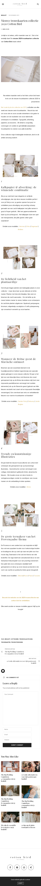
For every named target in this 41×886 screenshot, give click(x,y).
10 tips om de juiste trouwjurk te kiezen (28, 826)
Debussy (31, 401)
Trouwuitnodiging (17, 642)
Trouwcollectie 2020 (25, 639)
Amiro (29, 487)
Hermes (22, 226)
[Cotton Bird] (20, 4)
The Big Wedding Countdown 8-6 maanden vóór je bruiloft (8, 802)
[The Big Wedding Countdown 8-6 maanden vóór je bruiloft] (10, 790)
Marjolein (6, 29)
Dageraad (34, 226)
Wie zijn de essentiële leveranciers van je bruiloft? (8, 827)
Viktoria (20, 576)
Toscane (37, 576)
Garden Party (22, 401)
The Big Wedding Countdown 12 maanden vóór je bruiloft (28, 804)
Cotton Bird (15, 639)
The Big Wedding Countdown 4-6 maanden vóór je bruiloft (8, 778)
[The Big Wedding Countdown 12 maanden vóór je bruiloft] (31, 791)
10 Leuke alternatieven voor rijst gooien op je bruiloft (29, 777)
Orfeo (28, 226)
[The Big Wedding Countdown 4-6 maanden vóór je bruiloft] (10, 766)
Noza (26, 576)
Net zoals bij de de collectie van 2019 (14, 107)
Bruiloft (4, 15)
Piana (31, 576)
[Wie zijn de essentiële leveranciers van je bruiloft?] (10, 817)
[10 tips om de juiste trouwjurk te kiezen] (31, 817)
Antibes (20, 229)
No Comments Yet (12, 677)
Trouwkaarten (5, 642)
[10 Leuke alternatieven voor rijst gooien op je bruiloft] (31, 766)
